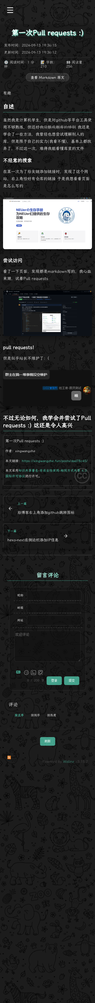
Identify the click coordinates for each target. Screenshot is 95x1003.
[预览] (40, 673)
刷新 (48, 741)
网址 (20, 620)
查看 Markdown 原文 (47, 77)
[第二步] (47, 313)
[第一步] (47, 223)
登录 (54, 680)
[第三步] (47, 388)
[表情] (26, 673)
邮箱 (20, 608)
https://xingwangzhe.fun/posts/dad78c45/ (55, 461)
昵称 (20, 595)
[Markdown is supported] (19, 672)
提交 (72, 680)
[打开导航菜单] (10, 10)
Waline (68, 761)
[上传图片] (33, 673)
